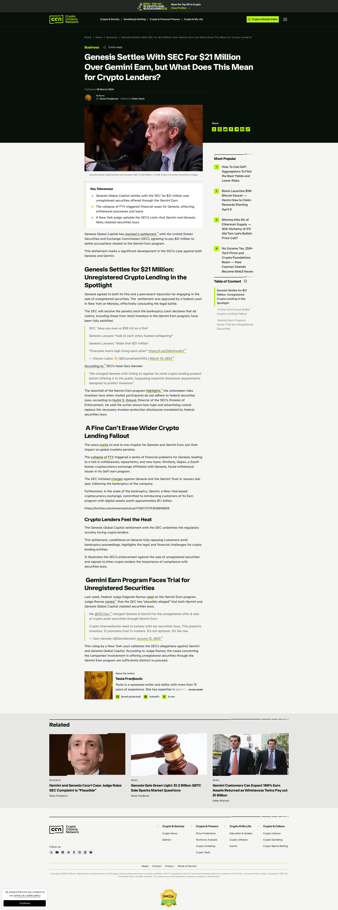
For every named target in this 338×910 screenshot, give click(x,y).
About (145, 866)
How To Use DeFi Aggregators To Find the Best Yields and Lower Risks (237, 173)
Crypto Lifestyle (239, 839)
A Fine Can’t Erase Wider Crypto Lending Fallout (233, 311)
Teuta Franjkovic (109, 98)
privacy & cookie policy (27, 895)
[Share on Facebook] (231, 129)
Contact (156, 866)
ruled (150, 597)
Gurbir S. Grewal (124, 400)
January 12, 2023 (148, 638)
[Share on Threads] (220, 129)
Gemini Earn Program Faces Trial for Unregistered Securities (235, 324)
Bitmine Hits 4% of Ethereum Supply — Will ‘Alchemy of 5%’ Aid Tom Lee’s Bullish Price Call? (237, 229)
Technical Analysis (206, 839)
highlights (153, 391)
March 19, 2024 (161, 358)
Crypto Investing (205, 846)
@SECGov (102, 614)
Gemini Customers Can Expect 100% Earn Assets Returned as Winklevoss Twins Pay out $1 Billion (250, 790)
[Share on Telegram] (236, 129)
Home (88, 37)
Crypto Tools (203, 852)
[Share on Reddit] (225, 129)
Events (233, 846)
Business (112, 37)
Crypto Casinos (272, 833)
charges (117, 479)
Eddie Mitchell (221, 800)
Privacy (169, 866)
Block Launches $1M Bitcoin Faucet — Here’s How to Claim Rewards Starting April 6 (236, 200)
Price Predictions (206, 833)
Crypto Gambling (272, 839)
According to (93, 366)
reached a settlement (140, 234)
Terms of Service (187, 866)
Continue (25, 903)
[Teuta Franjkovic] (98, 685)
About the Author (125, 673)
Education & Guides (241, 833)
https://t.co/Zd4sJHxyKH (166, 351)
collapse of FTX (102, 457)
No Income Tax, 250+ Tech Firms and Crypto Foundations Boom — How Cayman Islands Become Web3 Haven (237, 259)
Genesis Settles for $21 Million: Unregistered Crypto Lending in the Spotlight (232, 297)
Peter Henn (138, 98)
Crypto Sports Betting (275, 846)
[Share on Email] (242, 129)
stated (110, 602)
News (98, 37)
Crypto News (169, 833)
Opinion (166, 839)
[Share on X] (214, 129)
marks (103, 445)
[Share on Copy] (248, 129)
